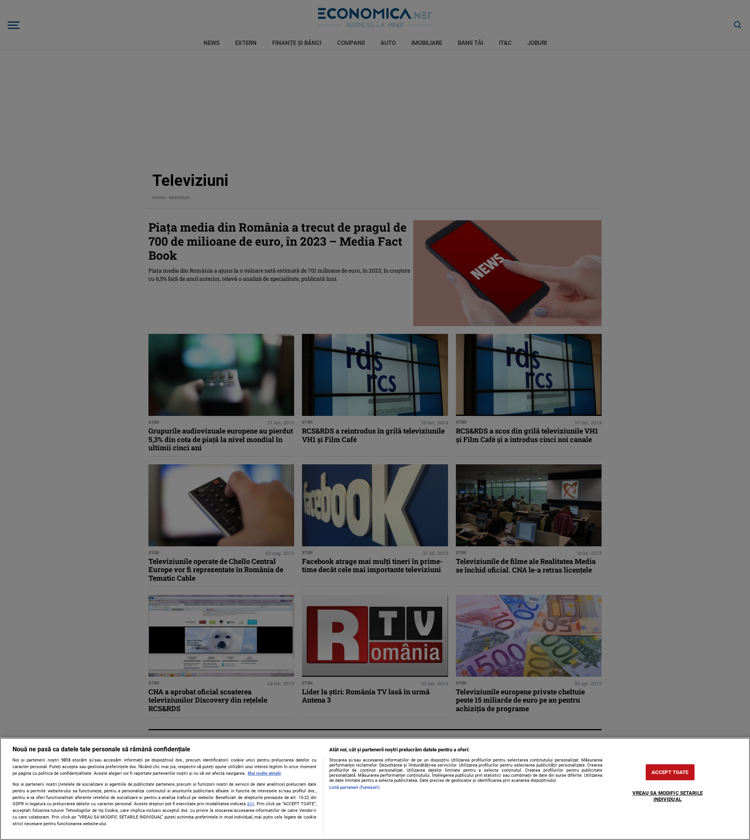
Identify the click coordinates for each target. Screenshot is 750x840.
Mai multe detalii (264, 773)
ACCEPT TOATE (670, 772)
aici (250, 803)
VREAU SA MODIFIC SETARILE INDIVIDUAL (667, 796)
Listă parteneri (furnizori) (354, 787)
